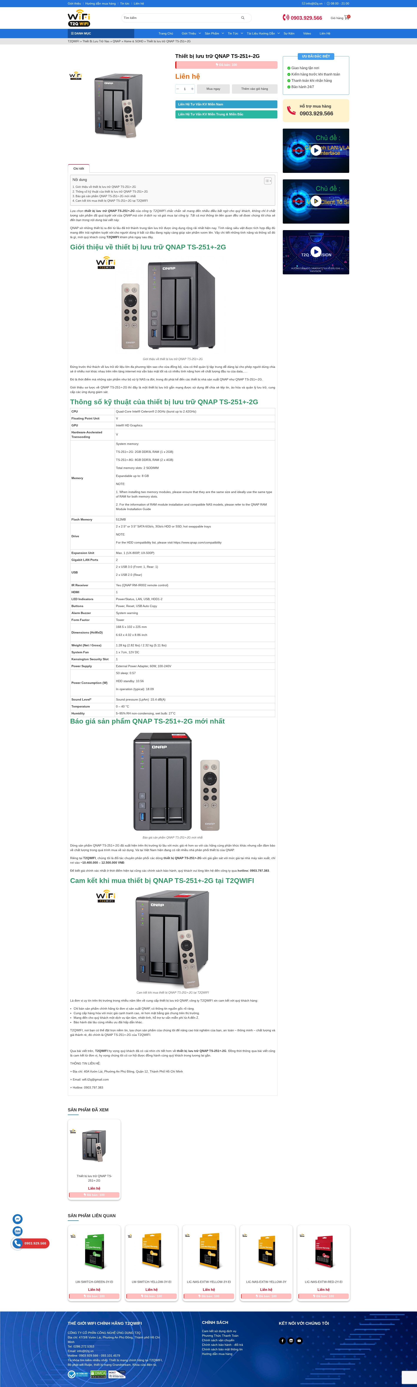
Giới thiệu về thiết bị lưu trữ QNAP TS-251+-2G (106, 186)
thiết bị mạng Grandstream (112, 1364)
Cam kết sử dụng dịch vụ (219, 1331)
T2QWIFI (73, 41)
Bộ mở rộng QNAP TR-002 (323, 1282)
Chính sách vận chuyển (218, 1340)
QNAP (117, 41)
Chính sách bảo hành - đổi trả (222, 1344)
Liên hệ (139, 3)
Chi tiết (78, 168)
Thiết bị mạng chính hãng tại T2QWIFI (135, 1360)
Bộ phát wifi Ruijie (80, 1364)
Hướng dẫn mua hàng (100, 3)
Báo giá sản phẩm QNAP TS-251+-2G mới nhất (106, 196)
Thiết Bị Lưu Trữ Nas (96, 41)
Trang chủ (166, 33)
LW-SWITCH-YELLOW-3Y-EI (94, 1282)
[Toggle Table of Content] (266, 181)
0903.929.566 (305, 18)
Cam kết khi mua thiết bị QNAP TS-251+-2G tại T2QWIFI (112, 200)
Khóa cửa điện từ (144, 1364)
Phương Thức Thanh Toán (220, 1335)
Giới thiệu (74, 3)
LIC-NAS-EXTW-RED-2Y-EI (266, 1282)
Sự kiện (289, 33)
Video (307, 33)
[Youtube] (299, 1340)
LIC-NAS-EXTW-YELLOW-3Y (209, 1282)
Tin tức (124, 3)
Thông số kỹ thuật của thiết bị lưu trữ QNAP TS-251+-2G (112, 191)
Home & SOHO (133, 41)
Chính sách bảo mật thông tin (222, 1349)
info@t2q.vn (314, 3)
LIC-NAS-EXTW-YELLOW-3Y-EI (152, 1282)
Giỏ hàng (340, 18)
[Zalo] (291, 1341)
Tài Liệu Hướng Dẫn (261, 33)
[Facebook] (282, 1340)
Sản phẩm (212, 33)
